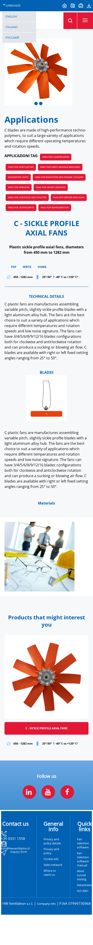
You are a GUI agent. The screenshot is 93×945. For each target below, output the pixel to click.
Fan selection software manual (83, 859)
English (11, 16)
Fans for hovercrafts (21, 207)
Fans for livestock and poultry (27, 197)
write (27, 267)
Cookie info (51, 859)
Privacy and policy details (52, 841)
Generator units (18, 177)
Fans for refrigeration (55, 207)
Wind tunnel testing (81, 875)
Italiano (12, 27)
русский (12, 37)
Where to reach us (50, 873)
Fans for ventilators (21, 167)
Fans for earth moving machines (60, 167)
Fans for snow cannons (50, 187)
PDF (13, 267)
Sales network (53, 865)
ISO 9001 (83, 891)
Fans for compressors (55, 157)
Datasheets (84, 885)
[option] (46, 398)
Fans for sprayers (18, 187)
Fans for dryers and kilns (68, 197)
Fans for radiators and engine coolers (59, 177)
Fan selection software (83, 843)
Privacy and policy (51, 851)
